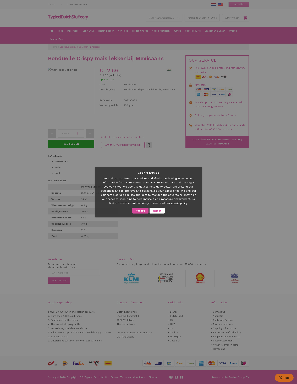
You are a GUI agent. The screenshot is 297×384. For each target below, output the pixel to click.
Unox (172, 328)
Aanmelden (238, 4)
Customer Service (77, 4)
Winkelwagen (232, 17)
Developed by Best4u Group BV (230, 377)
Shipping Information (224, 328)
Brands (174, 312)
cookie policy (179, 203)
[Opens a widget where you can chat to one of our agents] (284, 378)
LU (171, 320)
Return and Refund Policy (227, 332)
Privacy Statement (223, 340)
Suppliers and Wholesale (226, 336)
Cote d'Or (175, 340)
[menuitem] (52, 31)
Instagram (171, 377)
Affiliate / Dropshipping (225, 345)
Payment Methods (223, 324)
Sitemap (153, 377)
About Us (218, 316)
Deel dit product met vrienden (122, 137)
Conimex (175, 332)
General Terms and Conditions (128, 377)
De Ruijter (175, 336)
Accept (140, 210)
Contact (52, 4)
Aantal (65, 133)
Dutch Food (176, 316)
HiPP (172, 324)
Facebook (181, 377)
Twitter (176, 377)
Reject (157, 210)
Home (54, 47)
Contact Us (219, 312)
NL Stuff (213, 4)
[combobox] (164, 17)
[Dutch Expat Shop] (68, 18)
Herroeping (219, 349)
